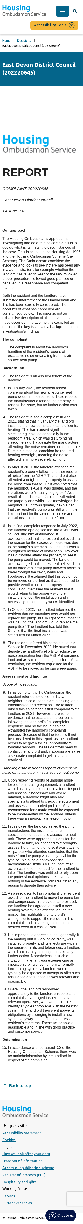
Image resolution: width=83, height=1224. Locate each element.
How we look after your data (26, 1154)
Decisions (24, 40)
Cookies (9, 1140)
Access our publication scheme (28, 1168)
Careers (8, 1196)
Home (6, 40)
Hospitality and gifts (19, 1182)
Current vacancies (17, 1203)
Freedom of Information (22, 1161)
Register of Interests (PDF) (24, 1175)
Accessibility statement (21, 1133)
